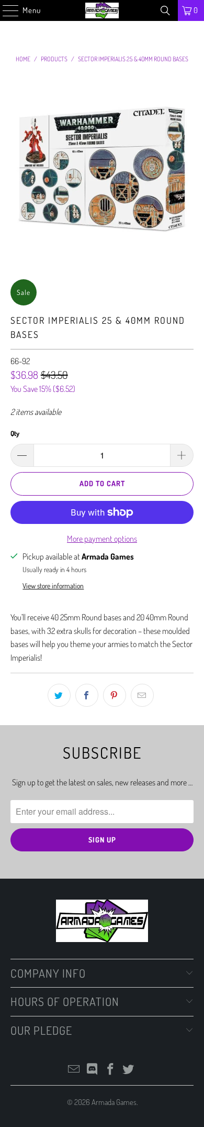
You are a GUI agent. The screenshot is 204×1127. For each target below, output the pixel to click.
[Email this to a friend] (142, 695)
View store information (53, 585)
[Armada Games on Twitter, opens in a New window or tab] (129, 1069)
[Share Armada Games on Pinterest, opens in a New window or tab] (114, 695)
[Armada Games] (102, 10)
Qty (14, 433)
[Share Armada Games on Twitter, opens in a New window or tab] (59, 695)
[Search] (165, 10)
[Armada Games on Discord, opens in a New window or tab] (92, 1069)
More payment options (102, 538)
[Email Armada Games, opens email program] (74, 1069)
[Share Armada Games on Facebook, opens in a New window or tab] (86, 695)
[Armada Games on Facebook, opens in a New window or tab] (111, 1069)
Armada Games (114, 1102)
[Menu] (5, 10)
